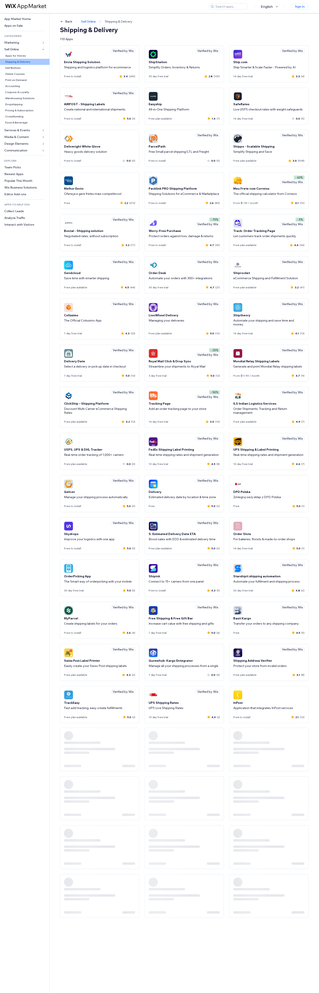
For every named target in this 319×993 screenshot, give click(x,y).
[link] (24, 19)
